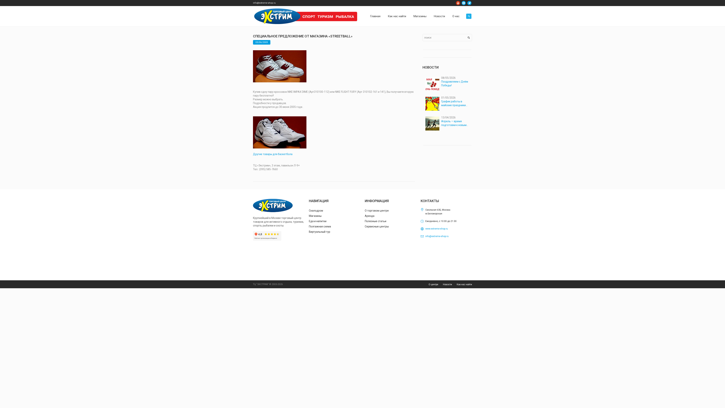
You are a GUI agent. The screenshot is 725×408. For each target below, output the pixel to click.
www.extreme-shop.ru (436, 228)
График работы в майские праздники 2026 (453, 103)
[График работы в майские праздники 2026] (432, 104)
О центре (433, 284)
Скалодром (316, 210)
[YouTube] (458, 3)
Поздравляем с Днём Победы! (454, 83)
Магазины (315, 215)
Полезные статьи (375, 221)
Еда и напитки (317, 221)
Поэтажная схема (320, 226)
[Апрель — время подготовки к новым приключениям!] (432, 124)
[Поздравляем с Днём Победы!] (432, 84)
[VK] (464, 3)
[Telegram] (469, 3)
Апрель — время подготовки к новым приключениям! (454, 123)
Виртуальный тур (319, 231)
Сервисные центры (377, 226)
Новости (447, 284)
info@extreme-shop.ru (264, 3)
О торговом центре (377, 210)
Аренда (369, 215)
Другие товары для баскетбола (272, 154)
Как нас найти (464, 284)
